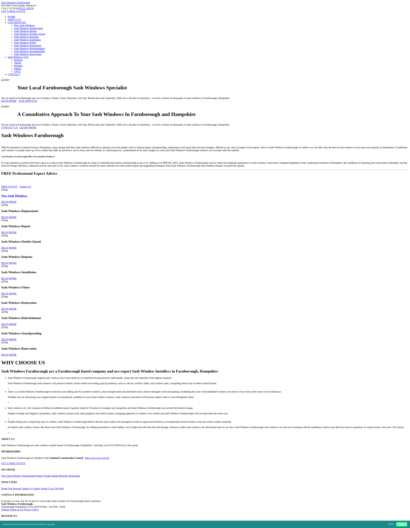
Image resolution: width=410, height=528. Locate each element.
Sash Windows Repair (25, 31)
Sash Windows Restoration (27, 45)
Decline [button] (391, 524)
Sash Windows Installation (27, 39)
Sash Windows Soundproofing (29, 51)
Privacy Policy (31, 509)
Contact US (25, 186)
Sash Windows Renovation (27, 54)
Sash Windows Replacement (28, 28)
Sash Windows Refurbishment (29, 48)
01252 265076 (26, 8)
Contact (36, 488)
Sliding (17, 68)
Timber (17, 62)
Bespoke (63, 476)
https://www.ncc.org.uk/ (97, 458)
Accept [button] (401, 524)
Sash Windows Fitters (25, 42)
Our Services (14, 488)
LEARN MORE (28, 127)
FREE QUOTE (9, 186)
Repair (39, 476)
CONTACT (14, 74)
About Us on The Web (52, 488)
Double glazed (51, 476)
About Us (27, 488)
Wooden (18, 65)
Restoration (74, 476)
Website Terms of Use (12, 509)
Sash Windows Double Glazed (29, 34)
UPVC (17, 71)
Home (4, 488)
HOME (11, 16)
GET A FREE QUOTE (13, 11)
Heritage (18, 60)
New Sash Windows (24, 25)
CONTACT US (9, 127)
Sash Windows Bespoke (26, 37)
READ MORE (9, 101)
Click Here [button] (51, 524)
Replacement (29, 476)
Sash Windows (15, 2)
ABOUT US (14, 19)
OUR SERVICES (17, 22)
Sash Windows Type (18, 57)
